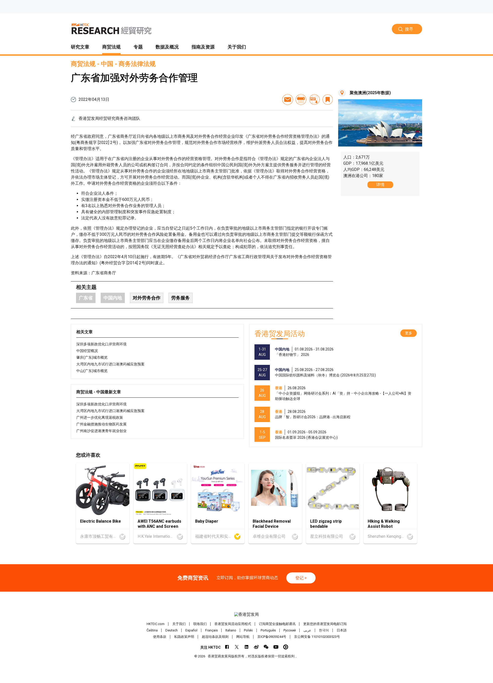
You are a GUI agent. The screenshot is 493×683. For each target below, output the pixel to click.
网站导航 (243, 637)
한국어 (324, 630)
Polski (248, 630)
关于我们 (179, 624)
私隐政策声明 (184, 637)
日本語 (342, 630)
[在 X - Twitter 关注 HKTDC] (236, 647)
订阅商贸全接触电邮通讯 (277, 624)
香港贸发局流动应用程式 (232, 624)
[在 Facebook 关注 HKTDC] (227, 647)
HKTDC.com (156, 624)
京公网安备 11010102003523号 (317, 637)
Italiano (230, 630)
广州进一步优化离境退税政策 (99, 417)
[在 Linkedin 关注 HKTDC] (246, 647)
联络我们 (200, 624)
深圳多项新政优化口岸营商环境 (101, 344)
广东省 (86, 297)
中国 (107, 63)
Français (211, 630)
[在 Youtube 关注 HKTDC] (275, 647)
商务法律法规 (137, 63)
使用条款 (159, 637)
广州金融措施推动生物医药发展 (101, 424)
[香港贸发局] (246, 614)
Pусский (289, 630)
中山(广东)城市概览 (92, 371)
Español (191, 630)
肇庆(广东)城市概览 (92, 357)
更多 (408, 333)
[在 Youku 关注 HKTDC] (285, 647)
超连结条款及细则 (215, 637)
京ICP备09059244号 (271, 637)
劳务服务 (180, 297)
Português (268, 630)
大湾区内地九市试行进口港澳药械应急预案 (110, 364)
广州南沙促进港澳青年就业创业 (101, 431)
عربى (307, 630)
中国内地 (112, 297)
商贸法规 (83, 63)
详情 (380, 184)
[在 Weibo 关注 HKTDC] (256, 647)
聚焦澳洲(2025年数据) (370, 92)
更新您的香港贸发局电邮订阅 (325, 624)
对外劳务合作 (146, 297)
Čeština (152, 630)
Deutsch (171, 630)
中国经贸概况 (87, 351)
